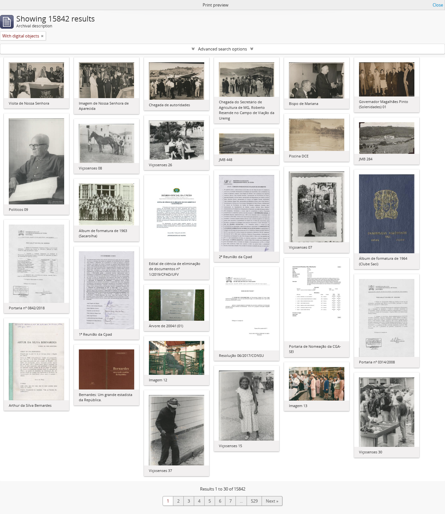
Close (438, 5)
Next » (272, 501)
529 (254, 501)
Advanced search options (222, 49)
